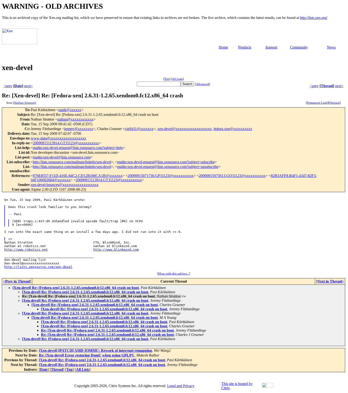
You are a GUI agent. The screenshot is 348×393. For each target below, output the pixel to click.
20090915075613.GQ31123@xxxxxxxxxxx (232, 176)
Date (18, 86)
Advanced (202, 84)
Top (166, 79)
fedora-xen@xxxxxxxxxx (233, 129)
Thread (327, 86)
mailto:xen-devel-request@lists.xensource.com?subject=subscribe (166, 162)
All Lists (177, 79)
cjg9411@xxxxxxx (139, 129)
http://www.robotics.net (26, 249)
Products (244, 47)
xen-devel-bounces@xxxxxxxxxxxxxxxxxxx (64, 185)
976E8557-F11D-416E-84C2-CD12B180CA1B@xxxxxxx (77, 176)
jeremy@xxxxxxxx (78, 129)
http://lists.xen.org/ (313, 18)
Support (271, 47)
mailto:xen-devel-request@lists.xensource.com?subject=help (78, 148)
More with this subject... (173, 273)
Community (299, 47)
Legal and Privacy (180, 386)
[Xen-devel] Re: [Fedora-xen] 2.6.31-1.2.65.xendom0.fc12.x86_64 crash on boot (76, 288)
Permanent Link (317, 102)
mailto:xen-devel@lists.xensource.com (61, 157)
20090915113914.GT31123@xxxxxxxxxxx (66, 143)
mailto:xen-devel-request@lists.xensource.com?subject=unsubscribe (168, 167)
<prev (8, 86)
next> (28, 86)
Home (223, 47)
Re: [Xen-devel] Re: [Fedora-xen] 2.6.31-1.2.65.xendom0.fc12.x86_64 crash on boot (107, 330)
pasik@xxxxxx (69, 110)
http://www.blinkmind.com (116, 249)
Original (334, 102)
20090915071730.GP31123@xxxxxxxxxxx (161, 176)
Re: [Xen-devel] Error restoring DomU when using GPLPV (86, 355)
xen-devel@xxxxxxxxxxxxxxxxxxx (184, 129)
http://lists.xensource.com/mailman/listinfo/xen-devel (72, 162)
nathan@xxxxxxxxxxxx (75, 119)
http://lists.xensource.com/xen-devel (38, 267)
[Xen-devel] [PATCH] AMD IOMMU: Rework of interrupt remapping (95, 350)
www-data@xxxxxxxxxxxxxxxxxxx (58, 138)
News (331, 47)
